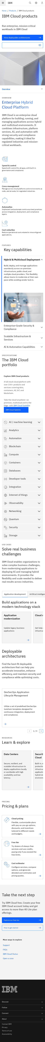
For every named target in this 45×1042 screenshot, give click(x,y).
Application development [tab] (15, 594)
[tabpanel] (22, 622)
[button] (36, 3)
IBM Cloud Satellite (21, 405)
